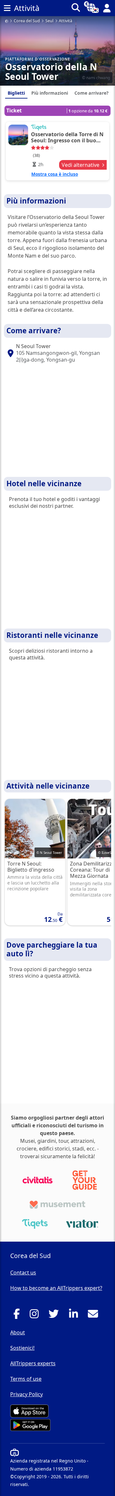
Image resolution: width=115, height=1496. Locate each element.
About (17, 1332)
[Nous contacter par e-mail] (95, 1315)
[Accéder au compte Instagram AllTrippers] (36, 1315)
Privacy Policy (26, 1394)
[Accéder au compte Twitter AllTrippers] (55, 1315)
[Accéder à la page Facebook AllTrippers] (18, 1315)
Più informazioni (49, 93)
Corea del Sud (27, 21)
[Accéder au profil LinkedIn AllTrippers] (75, 1315)
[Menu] (7, 8)
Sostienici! (22, 1347)
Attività (65, 21)
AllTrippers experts (33, 1363)
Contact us (23, 1272)
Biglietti (16, 93)
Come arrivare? (91, 93)
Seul (49, 21)
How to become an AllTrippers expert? (56, 1288)
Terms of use (26, 1378)
